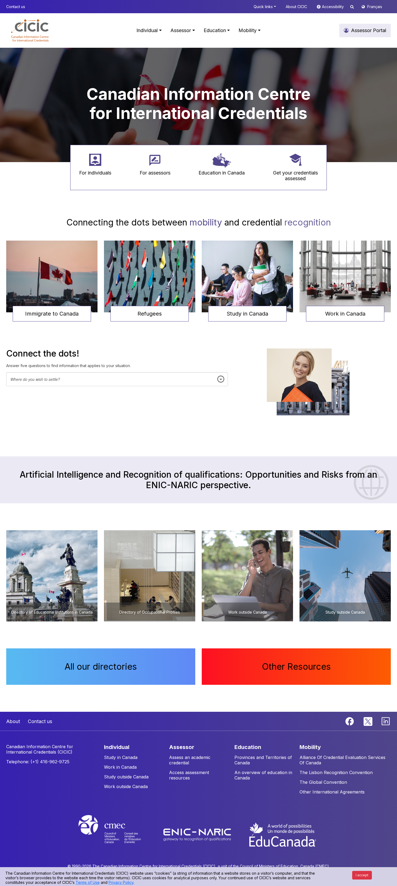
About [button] (13, 721)
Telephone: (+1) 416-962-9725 (37, 761)
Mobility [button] (247, 30)
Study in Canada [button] (247, 313)
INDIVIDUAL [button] (116, 747)
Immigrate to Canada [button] (52, 313)
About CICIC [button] (296, 6)
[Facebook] (350, 721)
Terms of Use (88, 882)
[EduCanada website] (282, 834)
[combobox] (117, 379)
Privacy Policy (121, 882)
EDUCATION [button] (247, 747)
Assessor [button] (180, 30)
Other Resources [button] (296, 666)
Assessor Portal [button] (368, 30)
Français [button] (374, 6)
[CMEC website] (117, 834)
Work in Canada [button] (345, 313)
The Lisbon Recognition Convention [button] (336, 772)
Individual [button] (147, 30)
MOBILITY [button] (310, 747)
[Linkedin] (386, 721)
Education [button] (215, 30)
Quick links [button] (263, 6)
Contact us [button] (15, 6)
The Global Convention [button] (323, 782)
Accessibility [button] (333, 6)
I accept (362, 875)
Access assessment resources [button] (189, 775)
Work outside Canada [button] (126, 786)
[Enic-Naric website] (197, 834)
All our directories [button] (101, 666)
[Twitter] (368, 721)
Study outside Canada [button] (126, 776)
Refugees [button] (149, 313)
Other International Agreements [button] (332, 792)
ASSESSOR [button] (181, 747)
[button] (29, 30)
